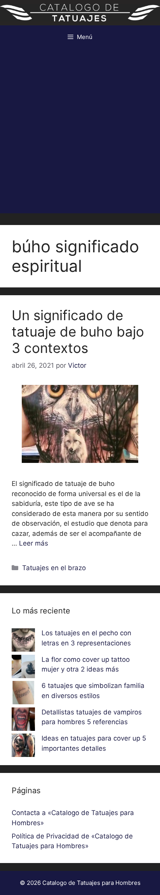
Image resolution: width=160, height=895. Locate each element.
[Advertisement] (80, 133)
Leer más (33, 543)
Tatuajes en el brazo (54, 568)
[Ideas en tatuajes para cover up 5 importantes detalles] (23, 747)
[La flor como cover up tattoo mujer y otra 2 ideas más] (23, 668)
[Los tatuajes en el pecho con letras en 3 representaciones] (23, 641)
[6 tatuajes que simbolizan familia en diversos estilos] (23, 694)
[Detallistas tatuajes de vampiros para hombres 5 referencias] (23, 720)
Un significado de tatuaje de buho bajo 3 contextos (78, 331)
